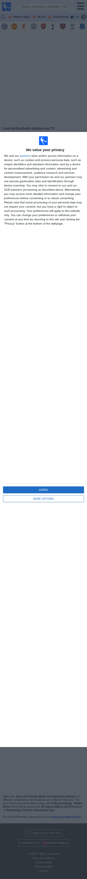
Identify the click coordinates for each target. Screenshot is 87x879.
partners (25, 155)
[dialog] (43, 439)
